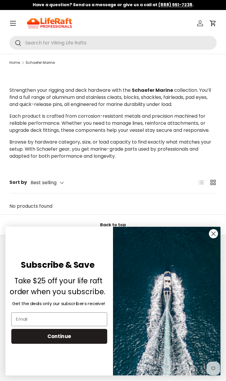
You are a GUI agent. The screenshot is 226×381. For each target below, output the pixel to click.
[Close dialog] (213, 234)
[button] (213, 23)
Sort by (18, 182)
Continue (59, 336)
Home (14, 62)
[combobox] (113, 43)
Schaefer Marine (40, 62)
